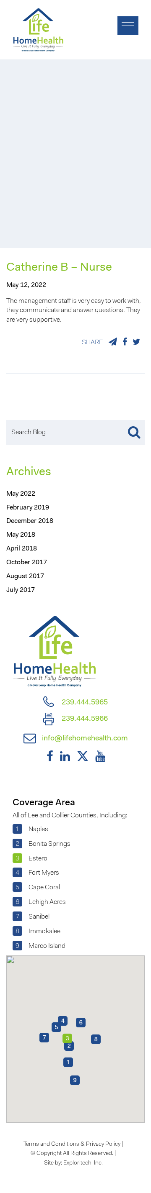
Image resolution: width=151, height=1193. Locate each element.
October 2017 (26, 562)
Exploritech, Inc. (83, 1163)
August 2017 (25, 576)
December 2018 (29, 521)
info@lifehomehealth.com (84, 738)
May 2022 (20, 494)
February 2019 (27, 507)
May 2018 (20, 535)
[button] (68, 1062)
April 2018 (21, 548)
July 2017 (20, 590)
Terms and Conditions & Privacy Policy (71, 1144)
